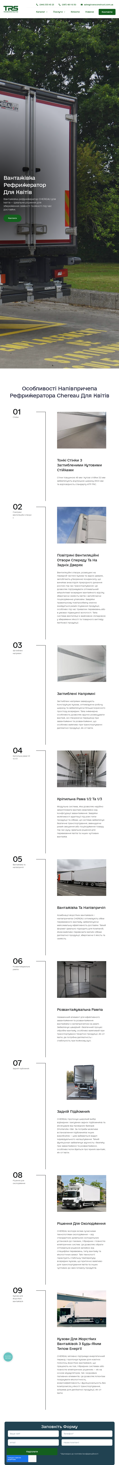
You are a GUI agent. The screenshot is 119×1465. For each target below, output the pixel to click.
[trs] (10, 7)
